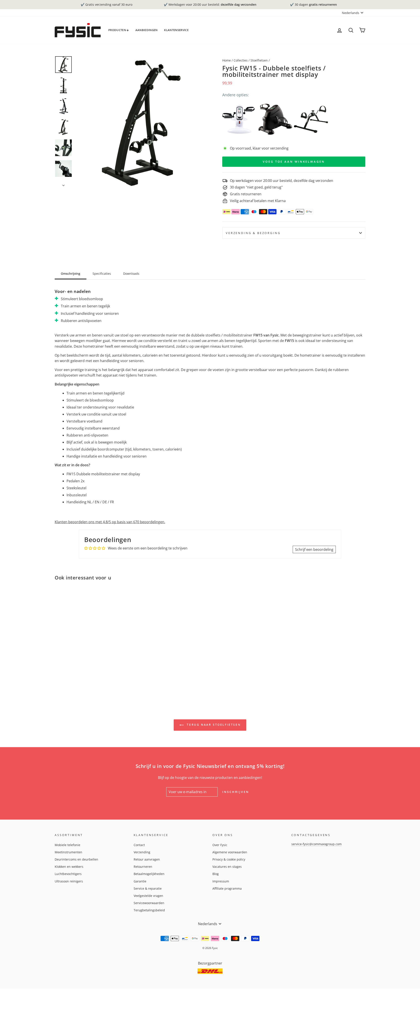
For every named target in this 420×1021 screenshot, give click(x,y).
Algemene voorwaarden (229, 852)
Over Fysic (219, 845)
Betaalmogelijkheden (149, 874)
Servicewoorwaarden (149, 903)
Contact (139, 845)
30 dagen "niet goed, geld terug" (256, 187)
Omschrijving (70, 273)
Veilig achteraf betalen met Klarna (258, 200)
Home (226, 60)
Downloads (131, 273)
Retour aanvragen (147, 859)
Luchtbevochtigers (68, 874)
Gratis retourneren (245, 194)
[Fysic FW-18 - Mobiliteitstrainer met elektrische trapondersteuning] (239, 119)
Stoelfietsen (259, 60)
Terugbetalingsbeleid (149, 910)
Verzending (142, 852)
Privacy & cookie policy (228, 859)
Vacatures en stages (227, 866)
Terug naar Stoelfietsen (213, 725)
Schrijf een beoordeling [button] (314, 549)
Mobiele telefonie (67, 845)
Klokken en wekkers (69, 866)
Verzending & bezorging (253, 233)
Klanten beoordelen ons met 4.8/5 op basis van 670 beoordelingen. (110, 521)
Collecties (241, 60)
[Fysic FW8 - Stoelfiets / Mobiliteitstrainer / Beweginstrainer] (311, 119)
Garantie (140, 881)
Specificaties (102, 273)
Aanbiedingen (146, 30)
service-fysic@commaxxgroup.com (316, 844)
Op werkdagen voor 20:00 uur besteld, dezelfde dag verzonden (281, 180)
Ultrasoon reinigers (69, 881)
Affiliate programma (227, 888)
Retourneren (143, 866)
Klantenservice (176, 30)
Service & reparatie (148, 888)
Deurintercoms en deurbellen (76, 859)
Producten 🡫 (118, 30)
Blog (215, 874)
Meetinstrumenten (68, 852)
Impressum (220, 881)
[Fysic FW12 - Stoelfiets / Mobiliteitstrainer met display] (275, 119)
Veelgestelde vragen (148, 896)
